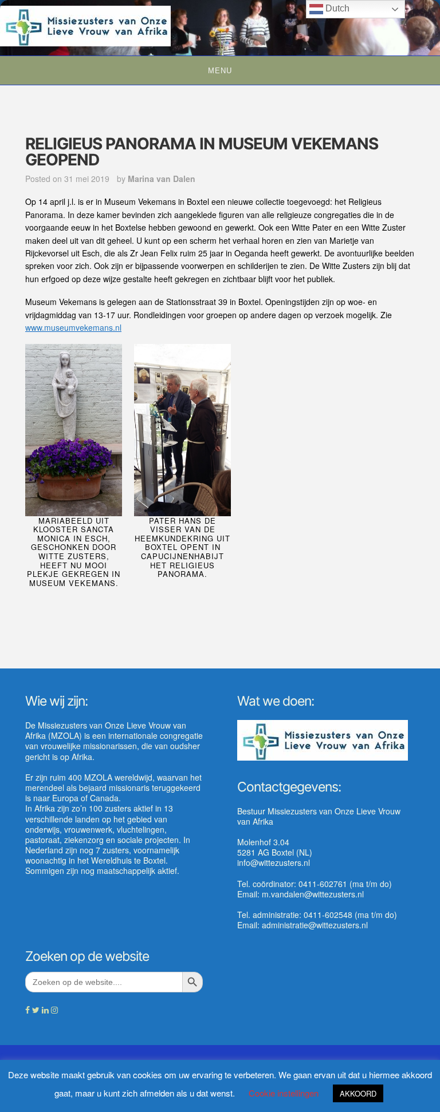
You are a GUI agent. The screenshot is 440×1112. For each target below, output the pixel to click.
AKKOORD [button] (358, 1093)
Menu (220, 70)
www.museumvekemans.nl (73, 327)
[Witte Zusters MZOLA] (85, 24)
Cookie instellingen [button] (284, 1093)
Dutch (336, 8)
